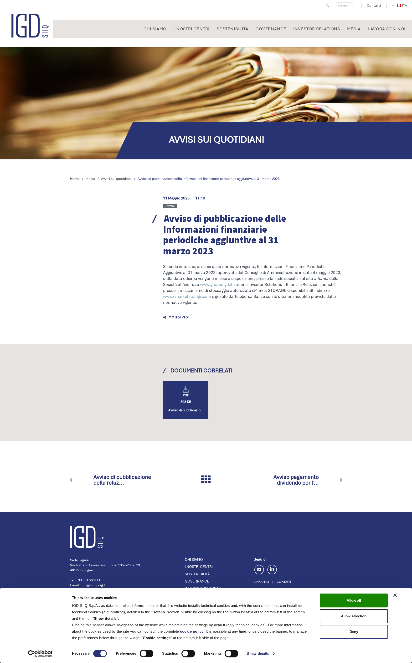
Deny (354, 632)
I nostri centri (199, 566)
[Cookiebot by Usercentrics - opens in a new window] (40, 653)
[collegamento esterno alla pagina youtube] (260, 569)
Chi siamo (194, 559)
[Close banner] (395, 595)
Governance (197, 581)
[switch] (146, 653)
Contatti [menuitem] (374, 5)
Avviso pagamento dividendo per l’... (296, 479)
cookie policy (192, 631)
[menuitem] (402, 5)
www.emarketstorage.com (187, 296)
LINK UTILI (261, 582)
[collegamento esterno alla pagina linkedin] (272, 569)
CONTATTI (284, 582)
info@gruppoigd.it (94, 585)
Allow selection (353, 616)
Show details (258, 654)
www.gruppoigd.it (216, 284)
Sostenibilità (197, 574)
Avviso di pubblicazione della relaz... (122, 479)
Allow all (354, 600)
